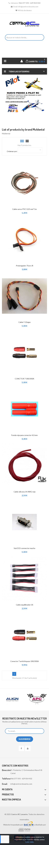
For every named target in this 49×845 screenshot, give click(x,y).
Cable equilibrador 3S (24, 605)
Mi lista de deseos (25, 10)
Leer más (29, 842)
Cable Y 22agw (24, 322)
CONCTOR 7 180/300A (24, 379)
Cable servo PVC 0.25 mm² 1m (24, 209)
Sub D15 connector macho (24, 548)
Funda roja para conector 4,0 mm (24, 435)
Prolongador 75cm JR (24, 266)
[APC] (24, 699)
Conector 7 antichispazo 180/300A (24, 661)
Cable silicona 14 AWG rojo (25, 492)
